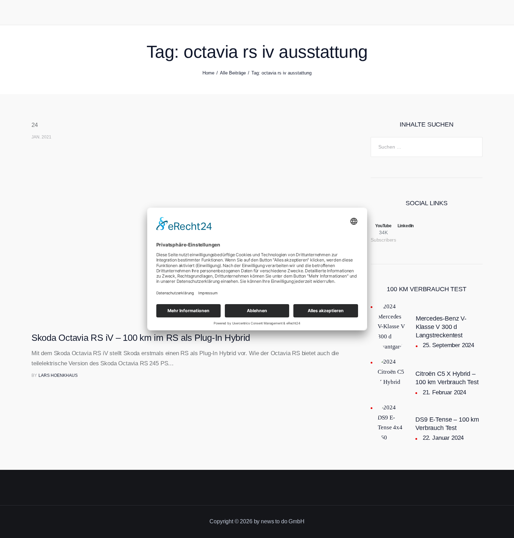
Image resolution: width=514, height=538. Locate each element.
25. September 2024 (448, 345)
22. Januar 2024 (443, 438)
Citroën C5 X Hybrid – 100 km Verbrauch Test (446, 378)
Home (208, 73)
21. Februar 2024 (444, 392)
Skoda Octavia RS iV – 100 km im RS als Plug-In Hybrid (140, 337)
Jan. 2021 (41, 137)
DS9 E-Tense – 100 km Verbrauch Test (447, 423)
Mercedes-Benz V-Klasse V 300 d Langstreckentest (441, 327)
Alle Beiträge (233, 73)
